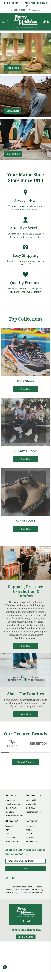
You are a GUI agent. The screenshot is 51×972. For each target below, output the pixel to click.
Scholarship (31, 804)
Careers (29, 834)
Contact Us (10, 800)
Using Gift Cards (12, 841)
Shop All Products (25, 762)
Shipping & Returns (13, 804)
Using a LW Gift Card (14, 816)
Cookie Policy (11, 892)
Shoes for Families (34, 812)
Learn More (25, 714)
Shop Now (25, 646)
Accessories (10, 837)
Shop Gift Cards (25, 937)
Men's (7, 830)
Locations (35, 10)
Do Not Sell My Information (30, 892)
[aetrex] (12, 743)
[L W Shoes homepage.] (25, 21)
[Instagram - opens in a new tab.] (13, 879)
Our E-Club (30, 808)
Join (25, 868)
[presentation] (25, 352)
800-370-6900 (19, 10)
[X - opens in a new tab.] (6, 879)
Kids (7, 834)
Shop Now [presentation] (25, 389)
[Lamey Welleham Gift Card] (25, 914)
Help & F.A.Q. (10, 808)
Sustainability (32, 800)
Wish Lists (9, 812)
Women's (9, 826)
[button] (7, 21)
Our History (30, 837)
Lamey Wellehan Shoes (22, 887)
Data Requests (32, 841)
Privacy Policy (37, 890)
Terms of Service (22, 890)
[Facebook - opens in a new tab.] (10, 879)
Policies (29, 830)
